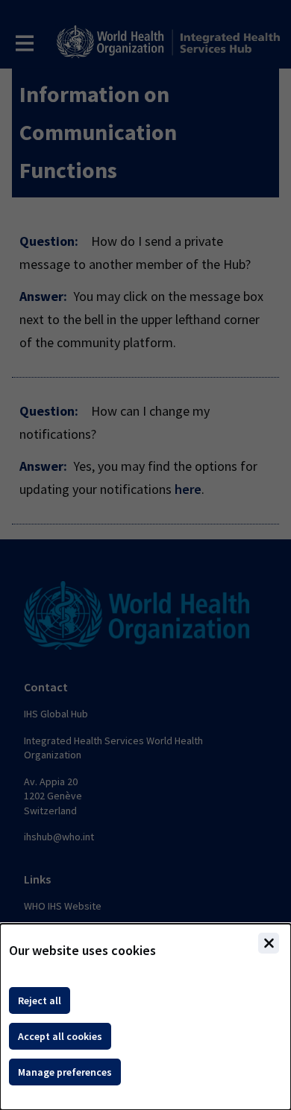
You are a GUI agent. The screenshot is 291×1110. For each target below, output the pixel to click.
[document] (145, 1017)
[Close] (268, 943)
